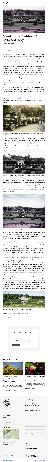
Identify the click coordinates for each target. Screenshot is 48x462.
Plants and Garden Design (22, 313)
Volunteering (27, 445)
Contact (4, 417)
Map (44, 460)
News (26, 437)
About (27, 428)
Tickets (40, 460)
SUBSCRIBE (16, 345)
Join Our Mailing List (7, 422)
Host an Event (29, 440)
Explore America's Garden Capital (32, 456)
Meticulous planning (25, 56)
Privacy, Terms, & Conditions (31, 448)
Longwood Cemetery (29, 446)
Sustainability (29, 434)
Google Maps (5, 412)
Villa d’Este (5, 234)
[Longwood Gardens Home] (7, 2)
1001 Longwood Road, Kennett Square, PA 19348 (8, 409)
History (13, 313)
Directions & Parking (7, 415)
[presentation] (13, 368)
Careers (26, 443)
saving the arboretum (37, 60)
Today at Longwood (7, 460)
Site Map (27, 450)
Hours (36, 460)
